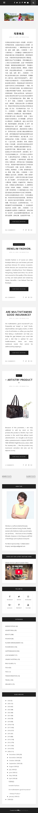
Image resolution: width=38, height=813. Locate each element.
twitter (19, 599)
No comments (10, 230)
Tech (7, 668)
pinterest (19, 608)
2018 (8, 724)
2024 (8, 706)
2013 (8, 739)
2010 (8, 748)
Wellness (8, 684)
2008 (8, 799)
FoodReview (9, 647)
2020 (8, 718)
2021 (8, 715)
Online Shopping (11, 659)
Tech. (7, 672)
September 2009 (14, 763)
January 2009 (13, 796)
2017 (8, 727)
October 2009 (13, 760)
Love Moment (10, 655)
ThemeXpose (24, 810)
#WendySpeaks (10, 626)
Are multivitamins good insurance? (19, 313)
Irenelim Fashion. (19, 248)
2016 (8, 730)
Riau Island (9, 663)
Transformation (11, 676)
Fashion (8, 639)
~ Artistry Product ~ (19, 381)
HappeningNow (19, 244)
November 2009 (14, 757)
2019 (8, 722)
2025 (8, 703)
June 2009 (12, 772)
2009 (8, 751)
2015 (8, 734)
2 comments (9, 465)
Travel (7, 680)
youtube (28, 608)
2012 (8, 742)
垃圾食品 (19, 33)
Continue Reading (19, 221)
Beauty (19, 375)
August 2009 (13, 766)
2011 (8, 745)
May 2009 (12, 775)
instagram (28, 599)
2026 (8, 701)
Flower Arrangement (12, 643)
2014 (8, 736)
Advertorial (9, 630)
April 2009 (12, 778)
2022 (8, 713)
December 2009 (14, 754)
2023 (8, 710)
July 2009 (12, 769)
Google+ (9, 608)
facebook (10, 599)
